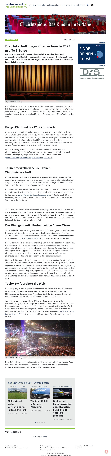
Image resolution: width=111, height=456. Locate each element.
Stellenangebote (53, 5)
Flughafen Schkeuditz (71, 386)
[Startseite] (16, 5)
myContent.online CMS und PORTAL (60, 455)
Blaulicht (41, 5)
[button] (39, 101)
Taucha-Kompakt (45, 448)
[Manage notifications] (106, 452)
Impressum (23, 448)
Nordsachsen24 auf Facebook (60, 448)
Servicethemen (11, 40)
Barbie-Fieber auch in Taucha (34, 238)
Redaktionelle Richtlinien (12, 448)
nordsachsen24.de (11, 446)
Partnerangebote (46, 446)
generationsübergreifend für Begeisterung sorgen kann (28, 157)
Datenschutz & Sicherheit (84, 446)
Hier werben (67, 5)
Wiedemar (43, 386)
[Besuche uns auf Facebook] (92, 5)
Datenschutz (78, 448)
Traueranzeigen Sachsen (47, 450)
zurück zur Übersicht (40, 437)
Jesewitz (22, 386)
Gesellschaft (13, 386)
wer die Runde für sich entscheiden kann (34, 195)
